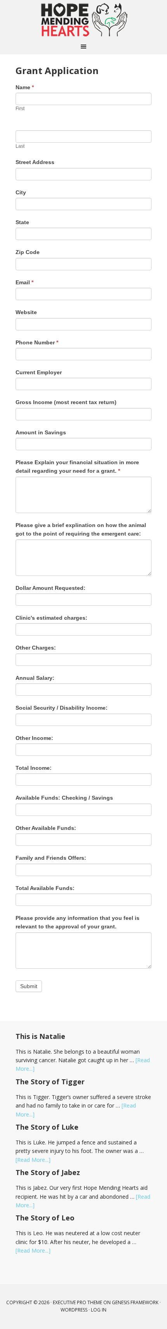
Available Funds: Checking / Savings (64, 798)
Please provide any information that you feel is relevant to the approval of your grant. (77, 922)
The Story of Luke (47, 1127)
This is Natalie (40, 1036)
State (22, 222)
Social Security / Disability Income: (62, 708)
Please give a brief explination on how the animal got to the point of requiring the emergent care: (81, 529)
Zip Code (28, 252)
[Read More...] (33, 1159)
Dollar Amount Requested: (50, 588)
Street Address (35, 162)
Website (26, 312)
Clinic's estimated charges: (51, 618)
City (21, 192)
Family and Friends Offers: (51, 858)
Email (24, 282)
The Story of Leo (45, 1217)
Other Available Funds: (46, 828)
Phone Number (37, 342)
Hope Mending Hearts (83, 19)
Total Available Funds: (45, 888)
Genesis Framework (135, 1302)
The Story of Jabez (48, 1172)
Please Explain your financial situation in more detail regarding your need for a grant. (77, 466)
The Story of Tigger (50, 1081)
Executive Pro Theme (77, 1302)
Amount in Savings (41, 432)
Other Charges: (36, 648)
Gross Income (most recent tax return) (66, 402)
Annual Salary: (35, 678)
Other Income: (34, 738)
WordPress (74, 1310)
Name (25, 87)
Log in (98, 1310)
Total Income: (34, 768)
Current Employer (39, 372)
